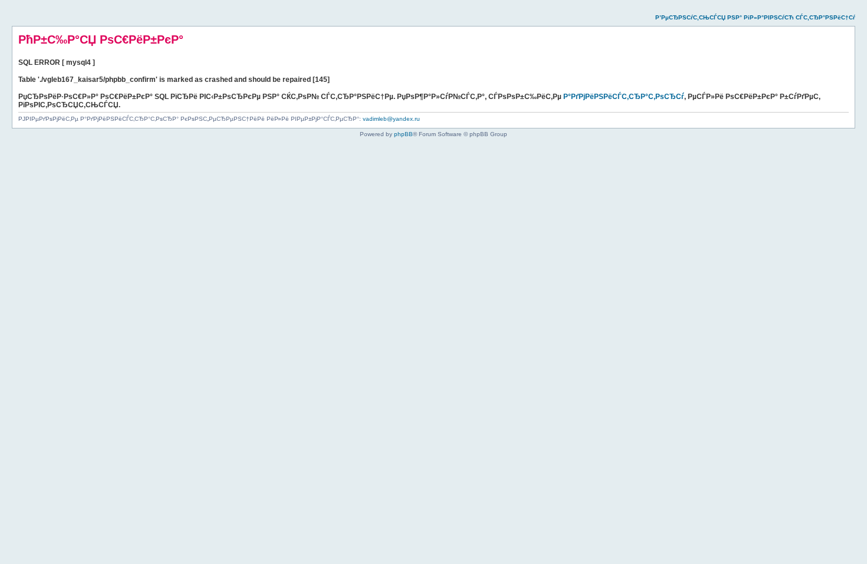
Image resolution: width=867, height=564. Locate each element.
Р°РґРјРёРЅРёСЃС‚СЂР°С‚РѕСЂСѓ (623, 97)
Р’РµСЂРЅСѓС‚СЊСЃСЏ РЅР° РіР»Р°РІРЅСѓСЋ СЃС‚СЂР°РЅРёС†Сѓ (755, 17)
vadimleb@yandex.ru (391, 119)
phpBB (403, 134)
